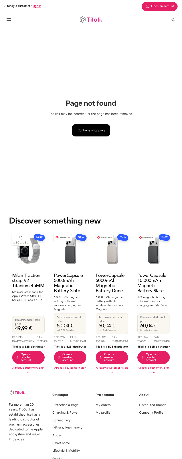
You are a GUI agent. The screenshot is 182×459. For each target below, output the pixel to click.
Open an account (162, 6)
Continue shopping (91, 130)
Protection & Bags (65, 405)
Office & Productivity (67, 428)
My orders (103, 405)
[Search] (173, 19)
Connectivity (61, 420)
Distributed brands (152, 405)
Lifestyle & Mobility (66, 451)
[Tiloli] (90, 19)
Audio (56, 435)
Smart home (61, 443)
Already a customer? (22, 6)
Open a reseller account (26, 357)
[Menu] (8, 19)
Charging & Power (65, 412)
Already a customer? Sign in (28, 370)
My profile (103, 412)
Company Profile (151, 412)
